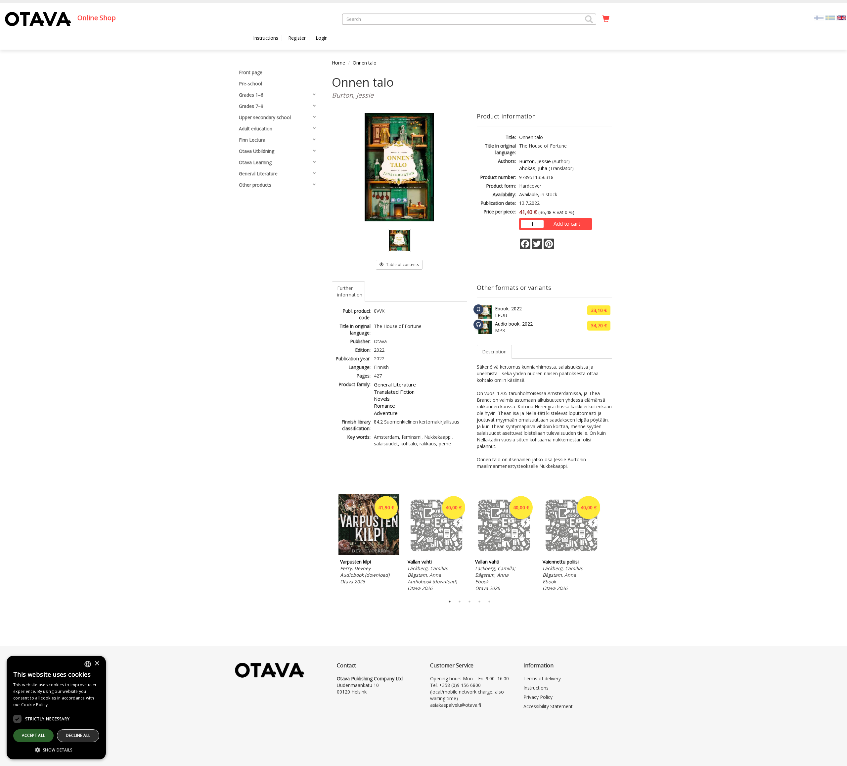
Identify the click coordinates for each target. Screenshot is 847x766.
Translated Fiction (394, 391)
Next (608, 543)
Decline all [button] (78, 735)
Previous (330, 543)
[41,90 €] (368, 553)
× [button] (96, 663)
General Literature (395, 384)
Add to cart (567, 223)
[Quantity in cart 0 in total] (606, 18)
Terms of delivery (542, 678)
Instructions (265, 38)
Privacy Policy (538, 697)
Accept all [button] (33, 735)
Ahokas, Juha (533, 168)
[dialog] (56, 707)
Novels (382, 398)
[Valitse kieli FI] (819, 17)
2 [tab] (459, 601)
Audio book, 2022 (514, 324)
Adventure (386, 413)
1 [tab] (449, 601)
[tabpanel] (369, 540)
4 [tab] (479, 601)
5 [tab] (489, 601)
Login (322, 38)
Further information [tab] (349, 291)
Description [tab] (494, 351)
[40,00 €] (436, 553)
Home (338, 63)
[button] (589, 19)
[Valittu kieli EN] (841, 17)
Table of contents (402, 264)
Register (297, 38)
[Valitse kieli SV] (830, 17)
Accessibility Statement (548, 706)
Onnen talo (365, 63)
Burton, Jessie (535, 161)
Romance (384, 405)
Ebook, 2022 (508, 308)
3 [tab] (469, 601)
